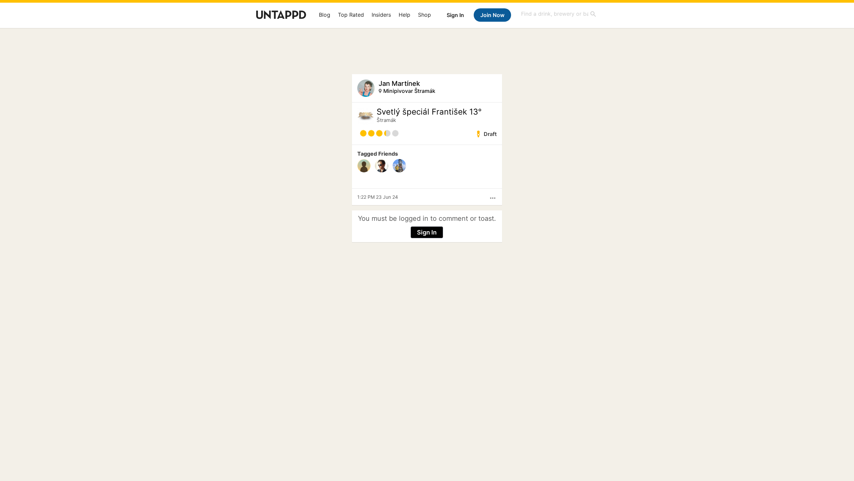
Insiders (381, 14)
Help (404, 14)
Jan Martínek (399, 83)
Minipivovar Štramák (409, 91)
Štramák (386, 120)
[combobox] (558, 14)
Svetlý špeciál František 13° (429, 112)
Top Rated (351, 14)
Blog (324, 14)
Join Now (492, 15)
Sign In (455, 15)
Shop (424, 14)
